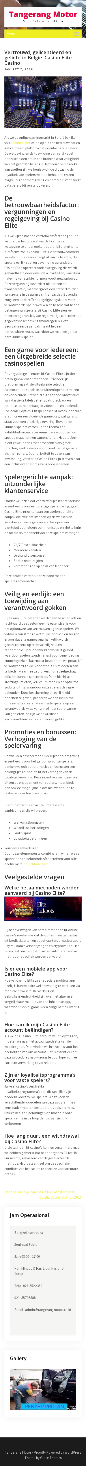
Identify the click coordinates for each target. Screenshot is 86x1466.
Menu (11, 33)
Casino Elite (20, 142)
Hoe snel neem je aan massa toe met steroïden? (40, 1192)
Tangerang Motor (43, 14)
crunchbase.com (36, 864)
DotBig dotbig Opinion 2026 (60, 1197)
